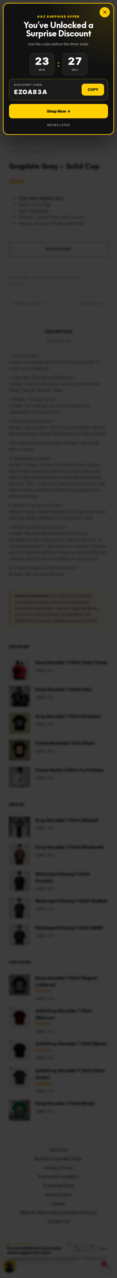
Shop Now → (58, 111)
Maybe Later (58, 125)
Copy (93, 89)
